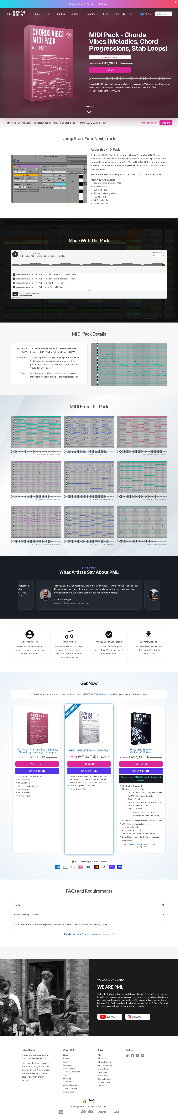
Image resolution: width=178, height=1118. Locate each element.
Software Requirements (27, 914)
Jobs (65, 1075)
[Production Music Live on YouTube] (142, 1056)
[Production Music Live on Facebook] (132, 1056)
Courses (91, 13)
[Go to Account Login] (123, 14)
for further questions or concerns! (89, 934)
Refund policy (69, 1092)
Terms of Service (70, 1088)
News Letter (103, 1076)
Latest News (28, 1050)
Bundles (60, 13)
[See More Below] (89, 112)
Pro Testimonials (105, 1065)
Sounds (75, 13)
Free (105, 13)
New (48, 13)
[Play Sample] (91, 78)
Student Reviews (105, 1062)
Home (65, 1055)
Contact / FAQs (104, 1079)
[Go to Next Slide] (157, 595)
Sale (37, 13)
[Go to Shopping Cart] (130, 14)
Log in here (101, 694)
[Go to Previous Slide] (21, 595)
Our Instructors (104, 1069)
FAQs (17, 904)
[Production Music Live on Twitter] (127, 1056)
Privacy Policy (69, 1068)
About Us (102, 1059)
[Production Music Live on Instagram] (137, 1056)
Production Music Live (96, 1106)
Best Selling (103, 1072)
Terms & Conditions (71, 1072)
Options (110, 69)
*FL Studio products (133, 844)
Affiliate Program (70, 1085)
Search (66, 1059)
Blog (116, 13)
